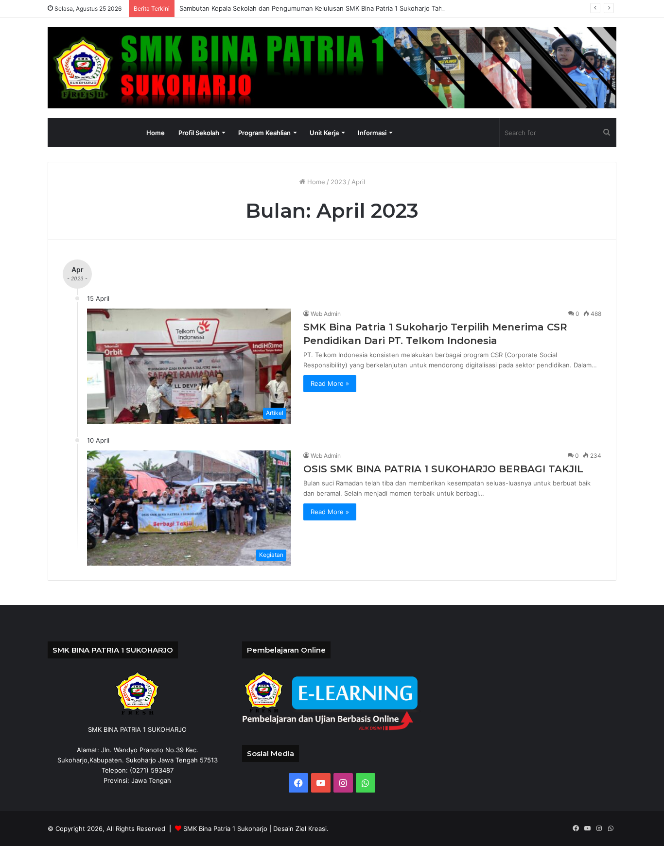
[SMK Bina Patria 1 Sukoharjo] (332, 67)
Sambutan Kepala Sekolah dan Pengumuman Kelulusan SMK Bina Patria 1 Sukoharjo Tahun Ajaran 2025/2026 (343, 8)
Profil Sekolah (198, 133)
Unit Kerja (324, 133)
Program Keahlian (264, 133)
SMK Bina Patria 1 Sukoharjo (225, 828)
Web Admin (326, 313)
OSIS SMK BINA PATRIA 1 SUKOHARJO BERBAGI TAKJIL (443, 469)
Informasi (372, 133)
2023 (338, 182)
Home (155, 133)
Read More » (330, 383)
